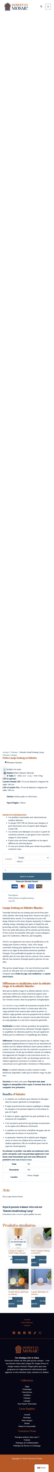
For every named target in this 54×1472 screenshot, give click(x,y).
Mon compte (27, 1420)
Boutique (27, 1417)
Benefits (7, 1094)
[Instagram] (19, 1333)
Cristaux (14, 752)
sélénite (46, 991)
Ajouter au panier (27, 876)
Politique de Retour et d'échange (27, 1446)
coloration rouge (12, 1005)
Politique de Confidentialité (27, 1443)
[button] (41, 6)
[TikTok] (35, 1333)
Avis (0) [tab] (11, 901)
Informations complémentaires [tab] (21, 898)
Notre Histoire (27, 1322)
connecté (20, 1214)
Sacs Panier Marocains (27, 1404)
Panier (27, 1423)
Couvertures (27, 1392)
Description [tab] (13, 895)
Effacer (20, 861)
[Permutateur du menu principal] (48, 6)
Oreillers (27, 1395)
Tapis (27, 1386)
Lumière (8, 859)
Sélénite (6, 941)
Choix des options (15, 1302)
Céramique (27, 1389)
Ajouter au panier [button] (38, 1261)
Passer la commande (27, 1426)
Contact (27, 1325)
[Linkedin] (29, 1333)
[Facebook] (14, 1333)
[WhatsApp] (40, 1333)
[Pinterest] (24, 1333)
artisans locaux (25, 1159)
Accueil (6, 752)
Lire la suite (20, 1259)
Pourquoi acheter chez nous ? (27, 1437)
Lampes (13, 755)
